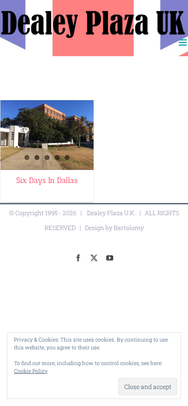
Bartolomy (129, 227)
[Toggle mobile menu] (183, 42)
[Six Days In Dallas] (47, 135)
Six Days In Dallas (47, 180)
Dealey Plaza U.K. (111, 213)
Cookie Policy (31, 370)
